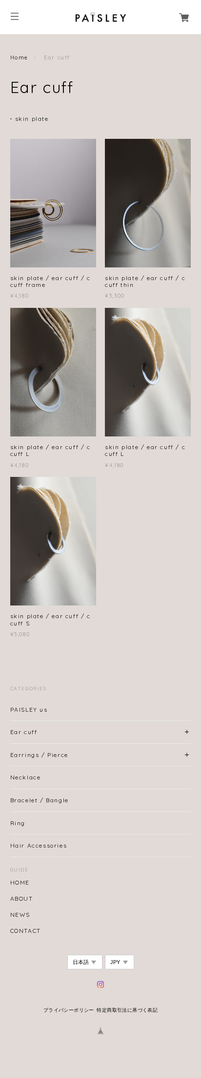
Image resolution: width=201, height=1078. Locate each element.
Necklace (25, 777)
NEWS (20, 914)
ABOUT (21, 898)
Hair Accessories (38, 845)
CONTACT (25, 930)
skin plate (32, 118)
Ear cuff (24, 732)
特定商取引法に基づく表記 (127, 1010)
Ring (17, 823)
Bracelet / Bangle (39, 800)
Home (19, 57)
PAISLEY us (29, 709)
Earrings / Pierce (39, 754)
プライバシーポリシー (68, 1010)
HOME (20, 882)
